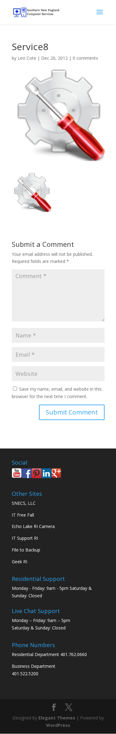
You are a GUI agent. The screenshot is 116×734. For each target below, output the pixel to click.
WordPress (58, 725)
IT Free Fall (23, 515)
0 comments (85, 58)
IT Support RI (25, 538)
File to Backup (26, 550)
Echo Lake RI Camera (33, 526)
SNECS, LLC (24, 503)
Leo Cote (27, 58)
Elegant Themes (56, 718)
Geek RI (19, 561)
